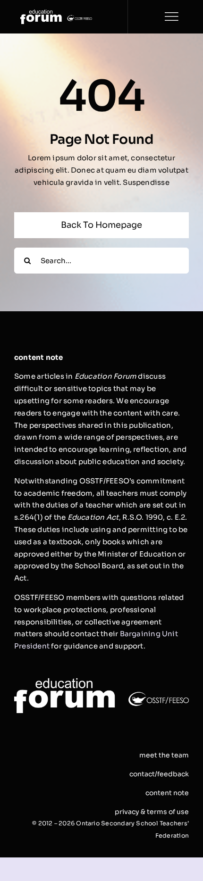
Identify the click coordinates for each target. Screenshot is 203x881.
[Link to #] (171, 16)
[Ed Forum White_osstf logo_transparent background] (56, 12)
